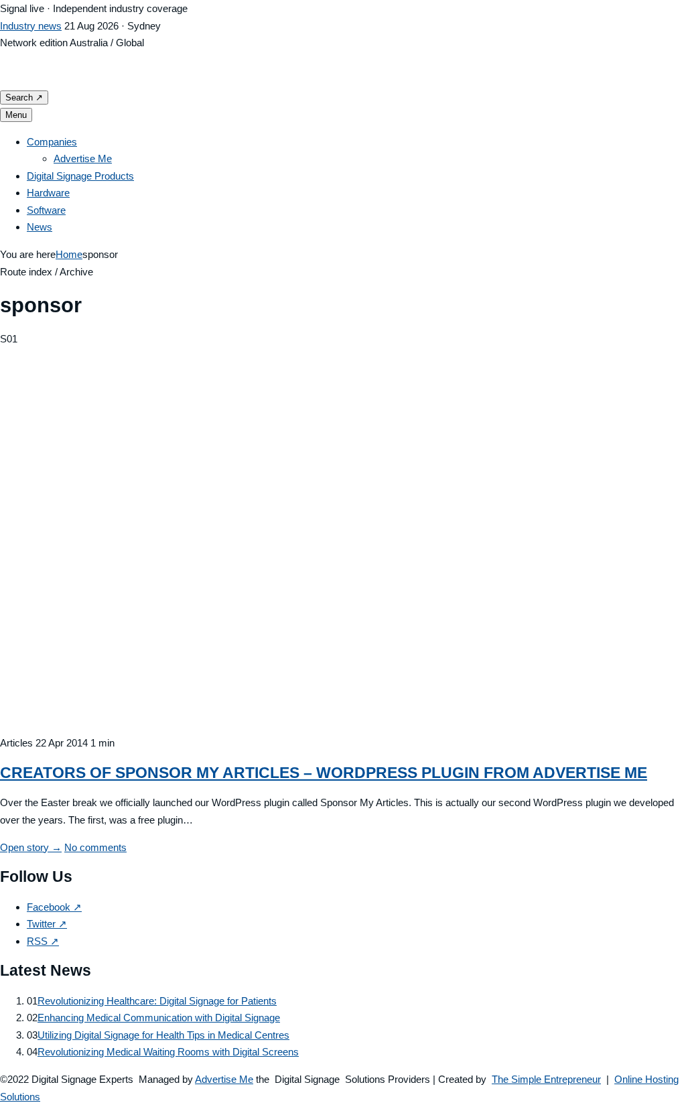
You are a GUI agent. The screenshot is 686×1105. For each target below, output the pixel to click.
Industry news (31, 25)
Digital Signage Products (80, 176)
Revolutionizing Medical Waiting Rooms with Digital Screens (168, 1051)
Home (69, 254)
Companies (52, 141)
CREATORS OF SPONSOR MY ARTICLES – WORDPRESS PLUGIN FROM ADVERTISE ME (323, 772)
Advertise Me (83, 158)
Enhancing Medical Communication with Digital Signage (159, 1017)
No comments (95, 847)
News (39, 227)
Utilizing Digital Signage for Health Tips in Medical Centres (163, 1035)
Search (24, 97)
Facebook (54, 907)
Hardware (48, 192)
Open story (31, 847)
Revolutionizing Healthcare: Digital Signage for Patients (157, 1000)
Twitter (47, 923)
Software (46, 210)
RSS (43, 941)
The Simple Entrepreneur (546, 1079)
